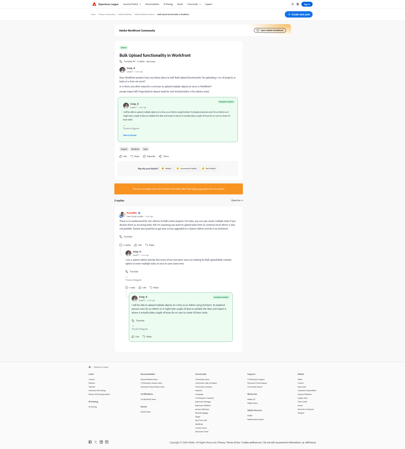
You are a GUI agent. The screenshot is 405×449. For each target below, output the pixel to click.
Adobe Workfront (125, 14)
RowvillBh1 (132, 212)
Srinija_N (131, 68)
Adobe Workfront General (144, 14)
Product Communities (107, 14)
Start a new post (199, 188)
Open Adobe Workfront (272, 30)
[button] (299, 14)
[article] (178, 229)
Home (93, 14)
